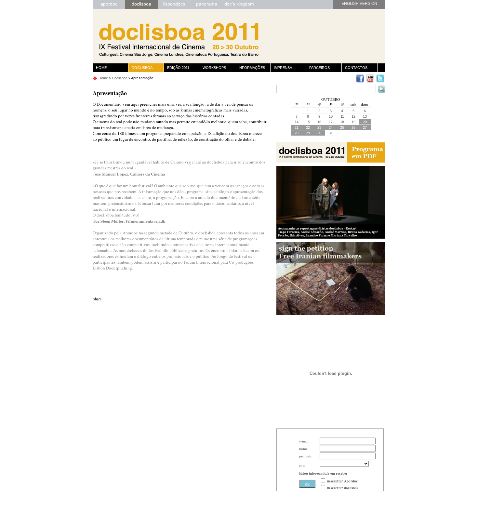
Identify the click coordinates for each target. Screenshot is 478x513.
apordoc (108, 4)
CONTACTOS (356, 68)
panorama (206, 4)
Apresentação (142, 78)
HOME (101, 68)
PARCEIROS (319, 68)
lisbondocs (174, 4)
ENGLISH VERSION (359, 3)
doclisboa (141, 4)
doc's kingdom (239, 4)
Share (97, 298)
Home (103, 78)
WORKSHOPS (214, 68)
